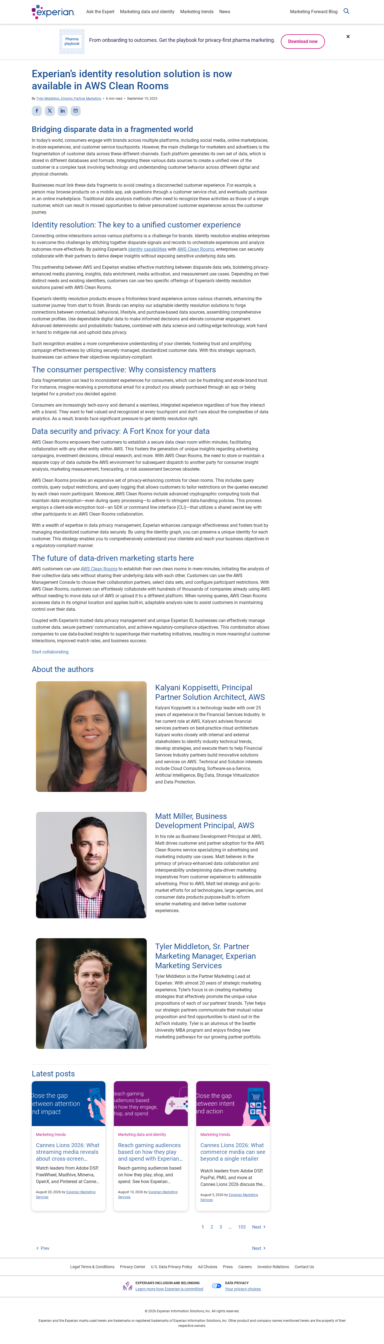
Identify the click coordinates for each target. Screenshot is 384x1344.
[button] (346, 12)
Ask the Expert (100, 11)
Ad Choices (207, 1267)
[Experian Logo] (53, 12)
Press (228, 1267)
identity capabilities (147, 249)
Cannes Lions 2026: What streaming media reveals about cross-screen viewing (68, 1155)
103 (242, 1227)
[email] (76, 111)
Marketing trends (197, 11)
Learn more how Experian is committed (169, 1289)
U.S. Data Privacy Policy (171, 1267)
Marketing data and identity (147, 11)
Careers (245, 1267)
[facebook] (37, 111)
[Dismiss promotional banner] (348, 36)
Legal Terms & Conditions (92, 1267)
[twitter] (50, 111)
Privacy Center (132, 1267)
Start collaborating (50, 652)
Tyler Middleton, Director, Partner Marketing (68, 99)
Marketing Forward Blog (314, 11)
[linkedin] (63, 111)
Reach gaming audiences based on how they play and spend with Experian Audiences (149, 1155)
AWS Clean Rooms (195, 249)
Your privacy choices (243, 1289)
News (224, 11)
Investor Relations (273, 1267)
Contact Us (304, 1267)
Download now (303, 41)
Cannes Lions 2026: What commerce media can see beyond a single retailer (232, 1152)
